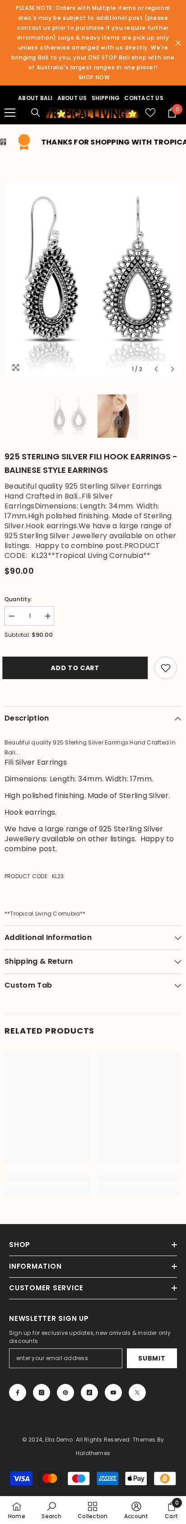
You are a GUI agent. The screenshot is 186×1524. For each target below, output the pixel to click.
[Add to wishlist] (165, 668)
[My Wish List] (150, 113)
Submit (151, 1358)
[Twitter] (137, 1392)
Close (178, 43)
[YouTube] (113, 1392)
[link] (48, 1176)
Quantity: (18, 599)
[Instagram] (41, 1392)
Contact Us (143, 98)
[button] (156, 369)
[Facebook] (17, 1392)
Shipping (106, 98)
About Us (72, 98)
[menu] (10, 112)
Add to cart (75, 667)
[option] (93, 280)
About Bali (35, 98)
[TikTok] (89, 1392)
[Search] (35, 112)
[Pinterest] (65, 1392)
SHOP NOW (94, 77)
